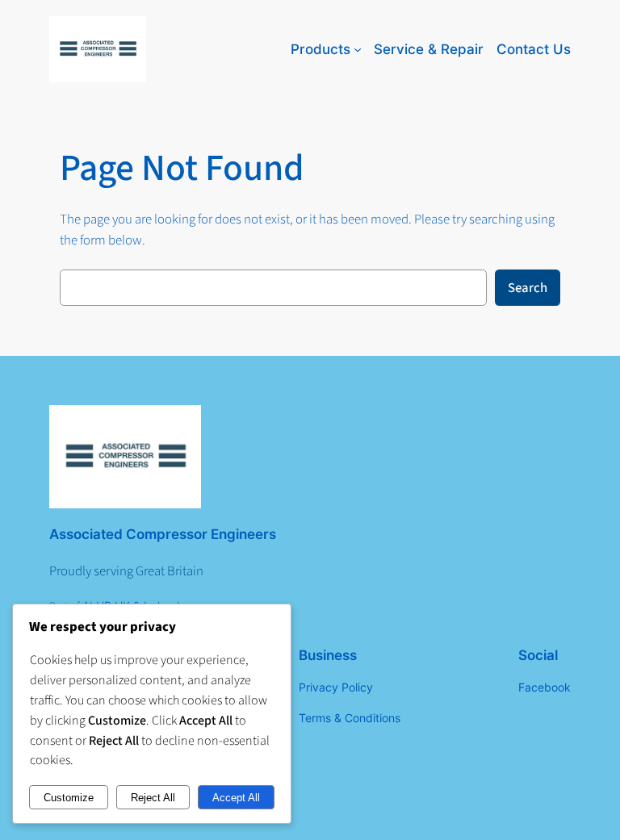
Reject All (153, 798)
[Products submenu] (358, 49)
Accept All (236, 798)
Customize (69, 798)
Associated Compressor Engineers (162, 534)
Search (527, 288)
